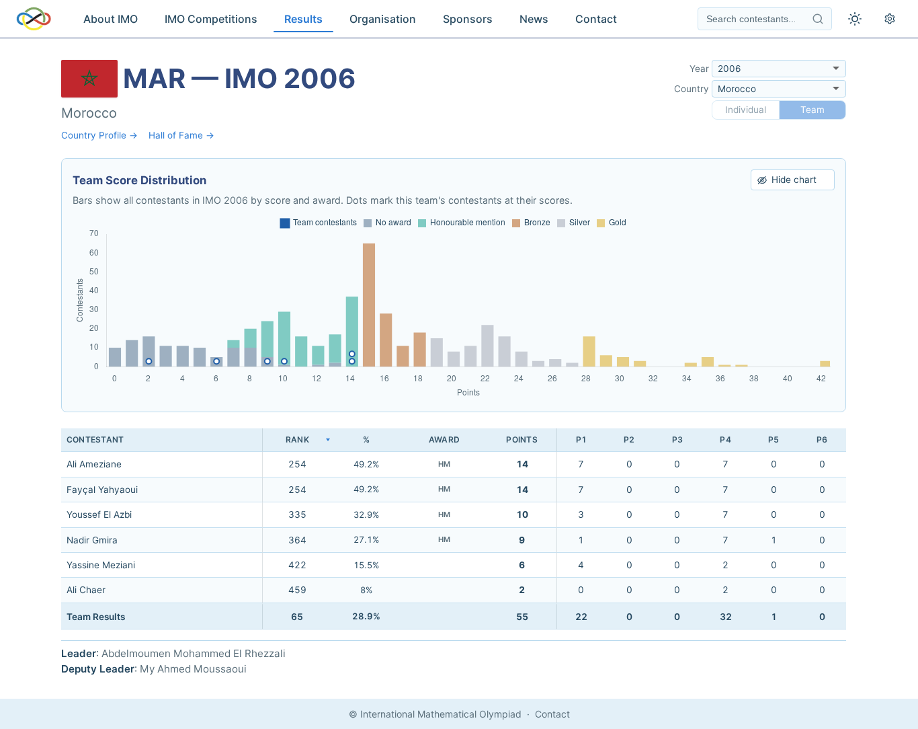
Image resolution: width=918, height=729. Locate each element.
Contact (596, 19)
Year (699, 68)
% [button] (366, 439)
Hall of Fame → (181, 135)
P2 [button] (629, 439)
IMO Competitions (211, 19)
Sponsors (468, 19)
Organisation (382, 19)
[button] (297, 440)
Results (303, 19)
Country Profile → (99, 135)
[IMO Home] (33, 19)
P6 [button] (822, 439)
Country (691, 88)
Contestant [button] (95, 439)
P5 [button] (773, 439)
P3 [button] (677, 439)
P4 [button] (725, 439)
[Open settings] (890, 19)
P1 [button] (581, 439)
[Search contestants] (818, 19)
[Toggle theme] (855, 19)
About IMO (110, 19)
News (533, 19)
